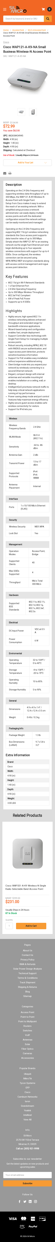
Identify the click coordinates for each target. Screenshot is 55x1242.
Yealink (27, 1110)
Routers (27, 1026)
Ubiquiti (27, 1074)
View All (27, 1119)
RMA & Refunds (27, 964)
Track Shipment (27, 982)
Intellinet (27, 1115)
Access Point (27, 1012)
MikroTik (27, 1078)
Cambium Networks (27, 1096)
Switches (27, 1030)
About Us (27, 950)
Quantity (9, 920)
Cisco (27, 1092)
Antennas (27, 1039)
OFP (28, 1087)
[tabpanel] (27, 878)
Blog (27, 991)
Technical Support (27, 973)
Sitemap (27, 996)
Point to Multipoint (27, 1021)
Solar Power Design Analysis (27, 968)
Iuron (27, 1101)
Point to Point (27, 1017)
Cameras (27, 1053)
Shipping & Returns (27, 987)
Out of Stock (20, 155)
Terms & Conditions (28, 978)
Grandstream (27, 1106)
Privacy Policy (27, 959)
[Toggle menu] (4, 9)
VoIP (27, 1035)
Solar (27, 1044)
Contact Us (27, 955)
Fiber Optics (27, 1048)
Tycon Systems (27, 1083)
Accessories (27, 1058)
